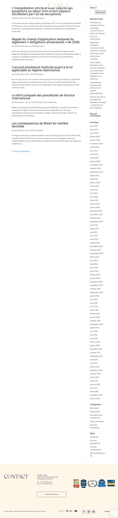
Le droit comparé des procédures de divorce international (43, 96)
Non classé (94, 408)
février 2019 (95, 314)
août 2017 (94, 360)
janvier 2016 (95, 384)
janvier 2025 (95, 140)
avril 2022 (94, 197)
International (21, 5)
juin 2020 (94, 260)
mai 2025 (93, 126)
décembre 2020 (96, 246)
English (82, 4)
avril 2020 (94, 268)
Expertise (12, 5)
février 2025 (95, 137)
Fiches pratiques (96, 421)
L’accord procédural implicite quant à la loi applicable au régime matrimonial (42, 68)
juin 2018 (93, 331)
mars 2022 (94, 200)
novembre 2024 (96, 144)
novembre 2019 (96, 285)
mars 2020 (94, 271)
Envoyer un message (51, 494)
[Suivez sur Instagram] (89, 512)
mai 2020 (93, 264)
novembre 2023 (96, 165)
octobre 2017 (95, 353)
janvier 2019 (95, 317)
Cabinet (5, 5)
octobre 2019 (95, 289)
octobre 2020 (95, 250)
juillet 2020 (94, 257)
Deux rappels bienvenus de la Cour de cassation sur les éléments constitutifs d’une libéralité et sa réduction (97, 70)
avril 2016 (94, 381)
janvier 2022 (95, 207)
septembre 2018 (96, 324)
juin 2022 (94, 190)
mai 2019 (93, 303)
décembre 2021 (96, 211)
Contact (108, 5)
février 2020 (95, 275)
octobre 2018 (95, 321)
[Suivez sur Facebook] (84, 512)
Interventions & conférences (46, 102)
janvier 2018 (95, 345)
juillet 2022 (94, 186)
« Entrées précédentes (21, 151)
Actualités (5, 9)
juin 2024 (94, 151)
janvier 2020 (95, 278)
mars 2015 (94, 391)
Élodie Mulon (20, 18)
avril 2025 (94, 130)
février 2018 (95, 342)
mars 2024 (94, 158)
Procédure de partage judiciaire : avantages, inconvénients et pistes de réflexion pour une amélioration (97, 31)
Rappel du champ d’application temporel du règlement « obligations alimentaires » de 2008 (46, 40)
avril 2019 (94, 306)
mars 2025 (94, 133)
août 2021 (94, 225)
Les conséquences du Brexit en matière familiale (40, 125)
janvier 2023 (95, 183)
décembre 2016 (96, 370)
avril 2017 (94, 363)
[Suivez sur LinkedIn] (94, 512)
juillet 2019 (94, 296)
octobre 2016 (95, 374)
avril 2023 (94, 179)
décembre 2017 (96, 349)
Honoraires (31, 5)
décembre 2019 (96, 282)
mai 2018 (93, 335)
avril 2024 (94, 154)
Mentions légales (109, 511)
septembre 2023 (96, 172)
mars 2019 (94, 310)
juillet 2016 (94, 377)
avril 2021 (94, 236)
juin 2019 (93, 299)
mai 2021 (93, 232)
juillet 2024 (94, 147)
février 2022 (95, 204)
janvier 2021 (95, 243)
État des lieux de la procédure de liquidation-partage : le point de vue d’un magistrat (98, 102)
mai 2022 (93, 193)
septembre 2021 (96, 221)
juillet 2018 (94, 328)
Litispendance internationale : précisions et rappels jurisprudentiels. (96, 87)
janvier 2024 (95, 161)
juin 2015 (93, 388)
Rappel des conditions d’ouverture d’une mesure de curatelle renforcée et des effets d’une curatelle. (98, 51)
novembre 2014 (96, 395)
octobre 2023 (95, 168)
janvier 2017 (95, 367)
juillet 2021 (94, 229)
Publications (39, 18)
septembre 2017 (96, 356)
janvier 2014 (95, 399)
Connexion (94, 437)
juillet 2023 (94, 175)
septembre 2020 (96, 253)
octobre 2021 (95, 218)
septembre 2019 (96, 292)
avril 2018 (94, 338)
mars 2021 (94, 239)
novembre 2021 (96, 214)
